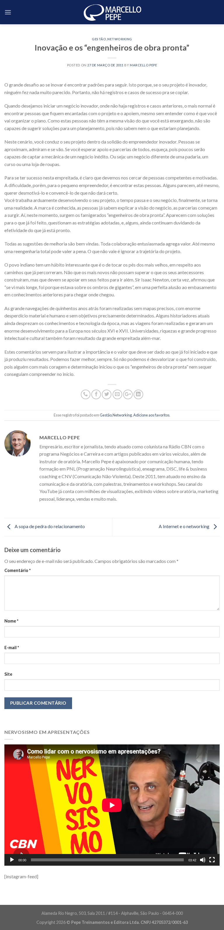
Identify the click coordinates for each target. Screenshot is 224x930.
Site (8, 674)
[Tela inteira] (212, 860)
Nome (11, 620)
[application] (112, 805)
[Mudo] (203, 860)
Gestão (99, 39)
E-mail (11, 647)
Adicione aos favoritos (151, 415)
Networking (119, 39)
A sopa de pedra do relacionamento (49, 526)
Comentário (17, 570)
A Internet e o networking (184, 526)
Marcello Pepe (143, 65)
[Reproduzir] (12, 860)
